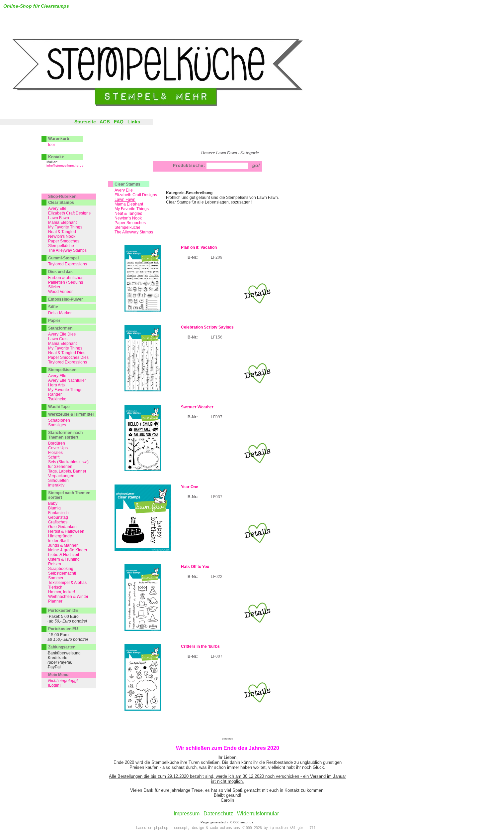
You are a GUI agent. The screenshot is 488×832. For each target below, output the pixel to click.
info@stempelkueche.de (65, 165)
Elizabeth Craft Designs (136, 195)
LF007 (216, 656)
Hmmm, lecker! (61, 592)
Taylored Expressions (67, 264)
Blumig (54, 508)
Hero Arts (56, 385)
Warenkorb (58, 138)
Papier (54, 320)
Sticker (54, 287)
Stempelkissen (62, 369)
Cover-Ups (58, 448)
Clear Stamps (127, 184)
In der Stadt (58, 540)
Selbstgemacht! (62, 573)
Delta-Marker (60, 313)
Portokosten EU (63, 628)
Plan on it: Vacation (199, 247)
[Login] (54, 685)
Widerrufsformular (258, 813)
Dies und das (60, 271)
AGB (105, 121)
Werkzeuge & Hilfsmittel (71, 414)
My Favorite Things (132, 209)
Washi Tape (59, 406)
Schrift (53, 457)
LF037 (216, 496)
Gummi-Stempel (63, 258)
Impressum (187, 813)
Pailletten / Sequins (65, 282)
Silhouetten (58, 480)
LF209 (216, 257)
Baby (52, 503)
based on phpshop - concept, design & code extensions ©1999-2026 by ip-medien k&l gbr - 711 (225, 828)
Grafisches (57, 522)
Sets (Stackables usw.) (68, 462)
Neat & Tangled (128, 213)
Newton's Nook (128, 218)
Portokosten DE (63, 610)
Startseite (85, 121)
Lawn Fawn (58, 217)
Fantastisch (58, 512)
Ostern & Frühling (64, 559)
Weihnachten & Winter (68, 596)
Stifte (53, 307)
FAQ (118, 121)
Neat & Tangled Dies (66, 352)
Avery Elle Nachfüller (67, 380)
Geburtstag (58, 517)
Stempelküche (127, 227)
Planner (55, 601)
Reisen (54, 564)
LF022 (216, 576)
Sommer (55, 578)
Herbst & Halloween (66, 531)
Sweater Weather (197, 407)
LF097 (216, 417)
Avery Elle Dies (62, 334)
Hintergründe (60, 536)
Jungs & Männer (63, 545)
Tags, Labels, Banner (67, 471)
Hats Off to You (195, 566)
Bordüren (56, 443)
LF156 (216, 337)
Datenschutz (218, 813)
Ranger (55, 394)
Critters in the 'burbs (200, 646)
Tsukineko (57, 399)
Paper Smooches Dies (68, 357)
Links (133, 121)
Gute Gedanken (62, 526)
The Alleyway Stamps (134, 232)
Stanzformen (60, 328)
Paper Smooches (130, 222)
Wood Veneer (60, 291)
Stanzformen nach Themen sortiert (65, 435)
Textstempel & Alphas (67, 582)
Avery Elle (124, 190)
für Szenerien (60, 466)
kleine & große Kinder (67, 550)
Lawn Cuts (57, 339)
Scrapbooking (60, 568)
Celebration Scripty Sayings (207, 327)
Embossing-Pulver (65, 299)
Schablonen (59, 420)
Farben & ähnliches (65, 277)
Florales (55, 452)
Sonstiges (57, 425)
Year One (189, 487)
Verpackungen (61, 476)
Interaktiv (56, 485)
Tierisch (55, 587)
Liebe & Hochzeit (63, 554)
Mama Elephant (129, 204)
